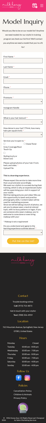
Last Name (8, 67)
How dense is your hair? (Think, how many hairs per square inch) (21, 129)
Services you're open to (13, 140)
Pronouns (7, 97)
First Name (8, 56)
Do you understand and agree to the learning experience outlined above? (19, 227)
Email (5, 77)
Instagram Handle (11, 107)
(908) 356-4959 (25, 315)
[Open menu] (42, 6)
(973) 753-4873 (25, 305)
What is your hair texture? (14, 118)
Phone (6, 87)
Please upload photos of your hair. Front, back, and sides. (21, 164)
